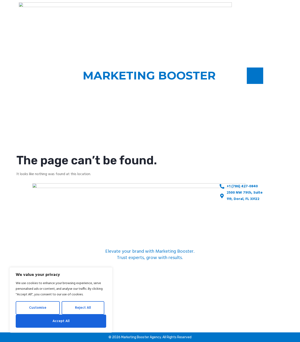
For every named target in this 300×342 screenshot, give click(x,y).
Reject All (83, 308)
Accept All (61, 321)
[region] (60, 300)
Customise (37, 308)
